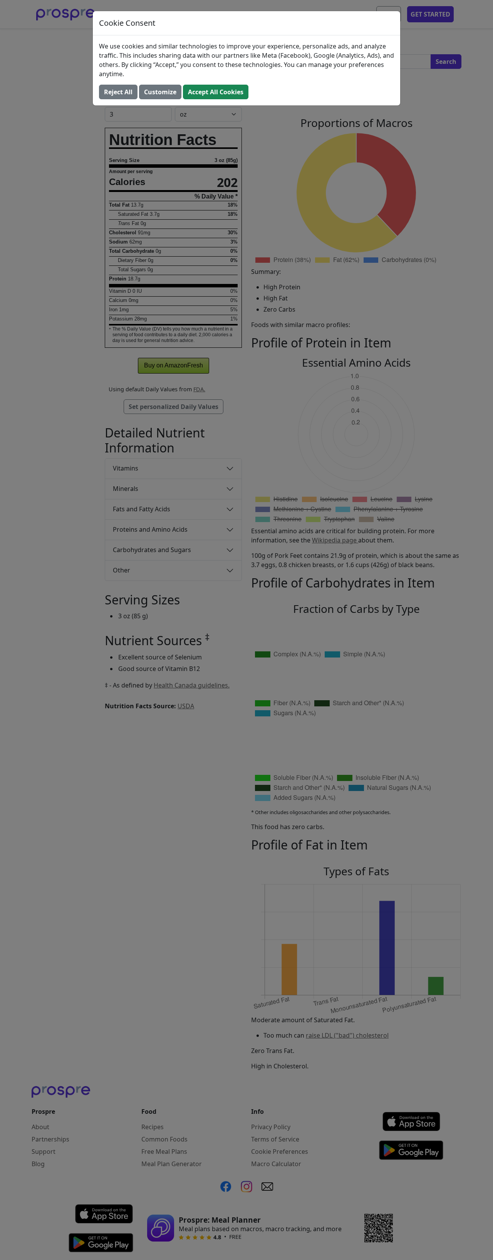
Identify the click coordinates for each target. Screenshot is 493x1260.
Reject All (118, 92)
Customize (160, 92)
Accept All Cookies (215, 92)
